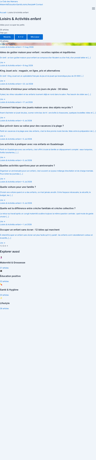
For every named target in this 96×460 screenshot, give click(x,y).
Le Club (9, 1)
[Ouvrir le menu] (93, 8)
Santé (18, 4)
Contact (38, 4)
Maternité (4, 4)
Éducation (12, 4)
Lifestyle (30, 4)
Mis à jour (35, 37)
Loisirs (24, 4)
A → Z (20, 37)
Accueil (3, 12)
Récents (7, 37)
